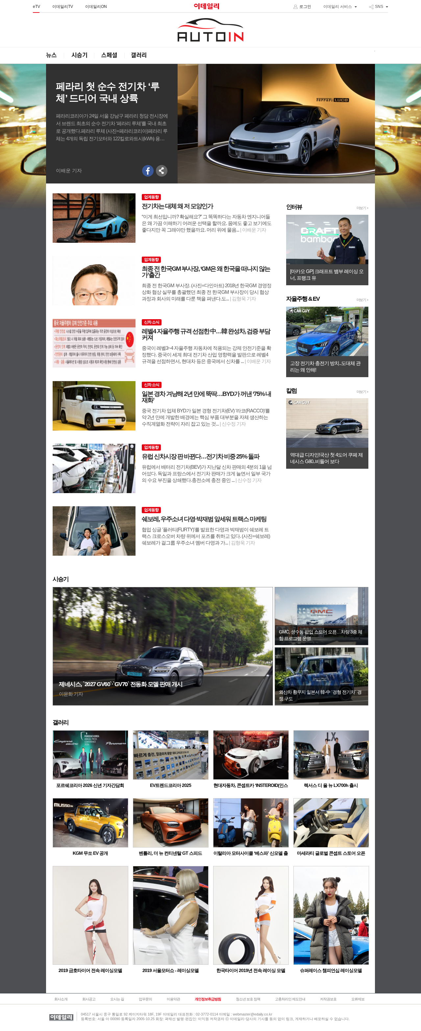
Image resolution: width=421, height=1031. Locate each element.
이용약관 (173, 999)
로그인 (305, 6)
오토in (210, 30)
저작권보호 (328, 999)
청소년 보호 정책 (248, 999)
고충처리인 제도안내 (290, 999)
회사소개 (60, 999)
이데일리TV (62, 6)
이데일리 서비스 (337, 6)
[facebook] (148, 171)
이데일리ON (96, 6)
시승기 (79, 55)
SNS (379, 6)
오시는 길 (117, 999)
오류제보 (357, 999)
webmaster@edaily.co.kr (252, 1014)
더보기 (361, 208)
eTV (36, 6)
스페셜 (109, 55)
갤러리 (139, 55)
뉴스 (55, 55)
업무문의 (145, 999)
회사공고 (88, 999)
